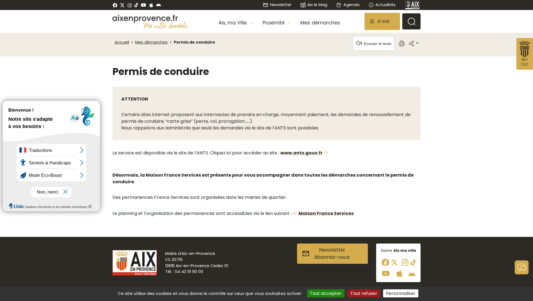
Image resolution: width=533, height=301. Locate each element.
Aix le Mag (317, 4)
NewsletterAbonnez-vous (332, 253)
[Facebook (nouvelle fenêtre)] (115, 5)
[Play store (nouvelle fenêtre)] (158, 5)
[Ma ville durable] (165, 25)
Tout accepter (326, 293)
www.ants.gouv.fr (301, 153)
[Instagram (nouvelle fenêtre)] (129, 5)
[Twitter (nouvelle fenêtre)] (122, 5)
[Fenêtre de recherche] (411, 21)
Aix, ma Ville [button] (233, 22)
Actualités (385, 4)
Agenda (351, 4)
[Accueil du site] (150, 19)
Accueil (122, 42)
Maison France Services (326, 213)
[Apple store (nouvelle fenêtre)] (151, 5)
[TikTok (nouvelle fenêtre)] (136, 5)
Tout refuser (363, 293)
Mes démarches (320, 22)
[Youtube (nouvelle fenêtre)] (143, 5)
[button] (382, 21)
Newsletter (280, 4)
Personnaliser (401, 293)
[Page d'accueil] (412, 5)
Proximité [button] (274, 22)
